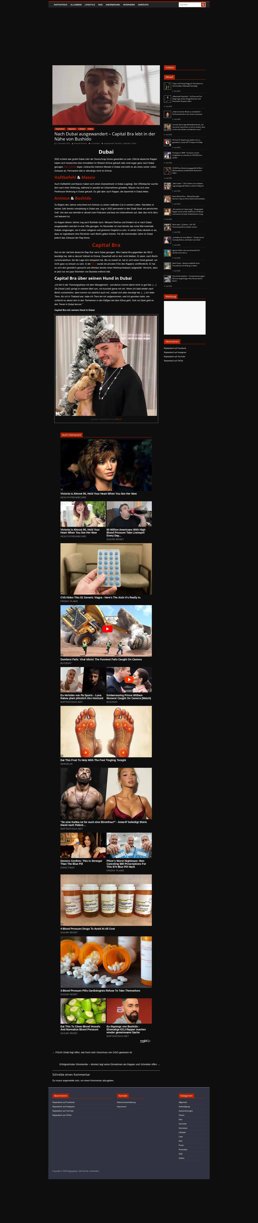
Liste (181, 1137)
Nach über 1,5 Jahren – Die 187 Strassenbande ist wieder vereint (184, 225)
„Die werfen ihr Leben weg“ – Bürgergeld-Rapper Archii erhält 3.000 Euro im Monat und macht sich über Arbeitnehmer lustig (187, 211)
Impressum (121, 1106)
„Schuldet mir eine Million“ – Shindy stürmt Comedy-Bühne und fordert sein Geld (188, 238)
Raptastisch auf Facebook (175, 348)
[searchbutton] (203, 5)
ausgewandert (109, 143)
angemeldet (68, 1080)
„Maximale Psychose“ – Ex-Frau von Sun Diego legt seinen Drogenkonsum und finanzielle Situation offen (187, 98)
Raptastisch (60, 5)
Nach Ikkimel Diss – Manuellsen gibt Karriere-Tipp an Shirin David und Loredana (188, 197)
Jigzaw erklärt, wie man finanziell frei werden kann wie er (186, 251)
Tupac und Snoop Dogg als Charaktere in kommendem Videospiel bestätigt (187, 84)
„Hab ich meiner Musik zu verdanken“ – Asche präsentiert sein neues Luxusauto (187, 113)
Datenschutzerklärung (126, 1102)
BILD (94, 264)
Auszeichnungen (186, 1111)
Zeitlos (90, 129)
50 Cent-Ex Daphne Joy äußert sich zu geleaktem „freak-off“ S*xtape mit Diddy (187, 141)
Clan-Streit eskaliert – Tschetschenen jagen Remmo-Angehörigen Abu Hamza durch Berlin (188, 278)
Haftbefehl (65, 177)
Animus (62, 198)
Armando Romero (80, 143)
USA (180, 1154)
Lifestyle (90, 5)
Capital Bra (127, 143)
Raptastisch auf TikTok (173, 361)
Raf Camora (70, 167)
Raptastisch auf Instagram (175, 352)
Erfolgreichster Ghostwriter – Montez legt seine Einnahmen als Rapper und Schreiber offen (110, 1064)
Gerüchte (143, 5)
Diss (100, 5)
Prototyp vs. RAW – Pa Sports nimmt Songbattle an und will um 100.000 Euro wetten (187, 155)
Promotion (183, 1149)
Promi (181, 1145)
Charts (181, 1115)
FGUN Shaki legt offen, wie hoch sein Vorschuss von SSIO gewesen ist (92, 1052)
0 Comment (95, 143)
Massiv (88, 177)
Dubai (134, 143)
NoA (180, 1141)
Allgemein (76, 5)
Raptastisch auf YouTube (174, 356)
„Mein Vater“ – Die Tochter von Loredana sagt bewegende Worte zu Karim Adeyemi (188, 184)
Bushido (118, 143)
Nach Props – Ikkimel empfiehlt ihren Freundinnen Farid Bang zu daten (186, 264)
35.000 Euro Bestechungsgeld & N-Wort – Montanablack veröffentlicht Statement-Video (187, 170)
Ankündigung (113, 5)
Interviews (129, 5)
